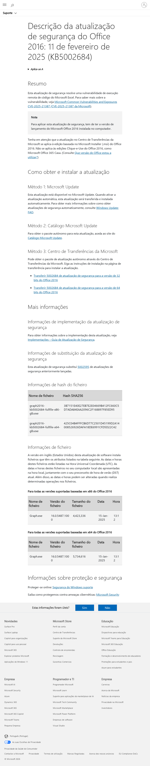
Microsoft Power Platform (64, 713)
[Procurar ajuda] (13, 5)
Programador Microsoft (63, 684)
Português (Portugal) (19, 736)
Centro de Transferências (64, 632)
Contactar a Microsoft (14, 753)
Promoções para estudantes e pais (117, 661)
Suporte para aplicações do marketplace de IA (73, 696)
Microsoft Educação (110, 626)
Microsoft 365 (10, 650)
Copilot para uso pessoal (15, 644)
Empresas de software (62, 719)
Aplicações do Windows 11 (16, 661)
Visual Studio (59, 725)
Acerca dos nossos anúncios (101, 753)
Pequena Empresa (12, 725)
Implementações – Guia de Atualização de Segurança (61, 339)
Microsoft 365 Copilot (14, 713)
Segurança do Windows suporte (72, 587)
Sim (84, 608)
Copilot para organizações (16, 638)
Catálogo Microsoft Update (45, 238)
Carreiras (106, 684)
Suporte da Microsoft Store (65, 638)
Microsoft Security (107, 594)
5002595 (83, 367)
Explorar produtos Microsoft (16, 656)
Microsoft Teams (11, 719)
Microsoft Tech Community (65, 702)
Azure (7, 696)
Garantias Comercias (62, 661)
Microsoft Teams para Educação (116, 638)
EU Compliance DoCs (128, 753)
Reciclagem (58, 656)
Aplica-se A (37, 69)
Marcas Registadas (75, 753)
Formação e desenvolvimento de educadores (121, 656)
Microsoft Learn (60, 690)
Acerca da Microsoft (110, 690)
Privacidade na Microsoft (112, 702)
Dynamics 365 (10, 702)
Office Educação (109, 650)
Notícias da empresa (111, 696)
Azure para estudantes (112, 667)
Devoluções (58, 644)
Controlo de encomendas (64, 650)
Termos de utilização (53, 753)
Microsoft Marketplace (63, 708)
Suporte (8, 13)
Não (107, 608)
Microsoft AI (9, 684)
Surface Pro (9, 626)
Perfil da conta (59, 626)
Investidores (107, 708)
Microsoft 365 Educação (112, 644)
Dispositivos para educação (114, 632)
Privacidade (34, 753)
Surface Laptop (11, 632)
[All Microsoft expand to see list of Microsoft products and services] (4, 5)
